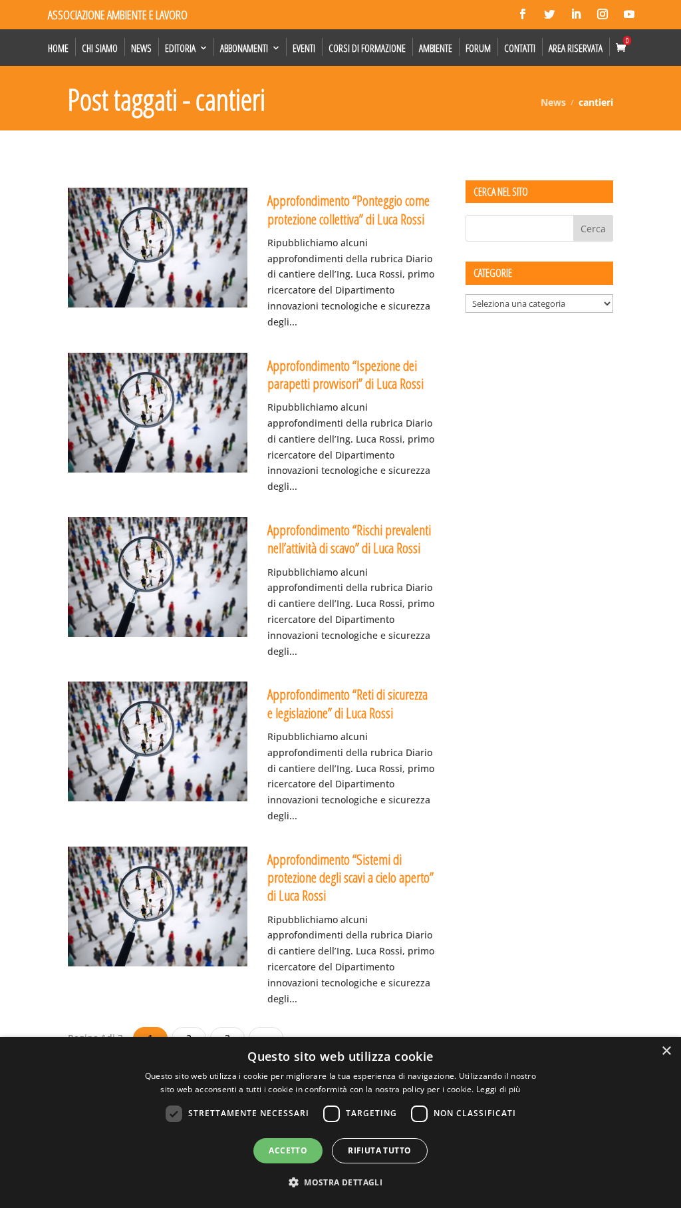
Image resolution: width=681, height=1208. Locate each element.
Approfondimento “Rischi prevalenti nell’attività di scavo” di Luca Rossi (349, 538)
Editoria (180, 48)
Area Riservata (576, 48)
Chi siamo (100, 48)
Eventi (304, 48)
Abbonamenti (244, 48)
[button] (340, 1182)
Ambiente (435, 48)
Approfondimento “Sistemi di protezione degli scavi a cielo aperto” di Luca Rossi (350, 877)
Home (58, 48)
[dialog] (340, 1122)
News (141, 48)
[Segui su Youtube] (629, 14)
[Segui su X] (549, 14)
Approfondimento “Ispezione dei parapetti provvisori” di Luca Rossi (345, 374)
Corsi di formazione (367, 48)
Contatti (519, 48)
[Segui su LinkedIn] (576, 14)
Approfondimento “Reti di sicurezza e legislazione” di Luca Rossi (347, 703)
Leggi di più (498, 1089)
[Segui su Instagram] (602, 14)
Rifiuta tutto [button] (379, 1150)
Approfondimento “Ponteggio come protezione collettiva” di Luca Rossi (348, 209)
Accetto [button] (288, 1150)
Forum (478, 48)
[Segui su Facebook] (522, 14)
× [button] (666, 1051)
